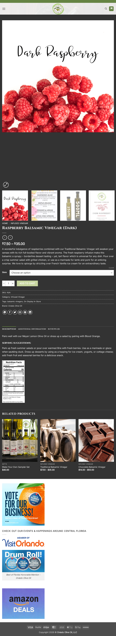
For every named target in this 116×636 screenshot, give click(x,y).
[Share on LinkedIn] (30, 312)
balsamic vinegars (15, 301)
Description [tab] (9, 329)
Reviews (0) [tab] (54, 329)
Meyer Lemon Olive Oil (34, 336)
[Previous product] (10, 237)
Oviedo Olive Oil (15, 306)
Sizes (4, 272)
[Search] (106, 8)
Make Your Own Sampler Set (16, 467)
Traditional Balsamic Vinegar (53, 467)
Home (5, 223)
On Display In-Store (32, 301)
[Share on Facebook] (9, 312)
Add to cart (27, 283)
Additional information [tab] (32, 329)
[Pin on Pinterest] (25, 312)
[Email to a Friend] (20, 312)
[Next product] (4, 237)
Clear (111, 268)
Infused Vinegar (19, 223)
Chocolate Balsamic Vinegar (92, 467)
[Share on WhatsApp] (4, 312)
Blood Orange (92, 336)
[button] (4, 8)
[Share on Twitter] (15, 312)
